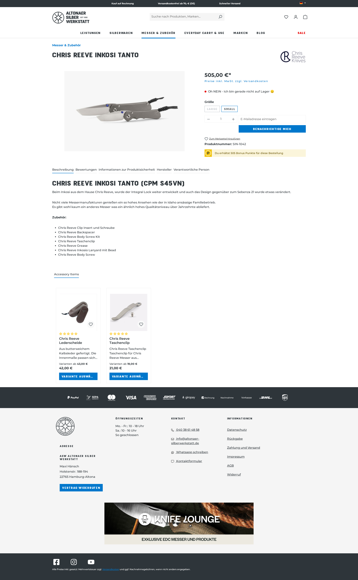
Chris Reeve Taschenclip (119, 341)
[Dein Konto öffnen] (295, 17)
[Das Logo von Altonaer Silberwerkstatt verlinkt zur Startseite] (80, 426)
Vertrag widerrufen (81, 487)
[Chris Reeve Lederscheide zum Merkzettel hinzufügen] (91, 324)
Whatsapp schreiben (191, 452)
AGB (230, 465)
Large (213, 109)
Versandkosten (110, 569)
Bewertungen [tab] (86, 169)
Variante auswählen (80, 376)
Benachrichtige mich (272, 129)
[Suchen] (220, 17)
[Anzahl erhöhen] (233, 119)
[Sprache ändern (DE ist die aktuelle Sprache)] (303, 3)
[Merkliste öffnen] (286, 17)
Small (231, 109)
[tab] (63, 170)
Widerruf (234, 474)
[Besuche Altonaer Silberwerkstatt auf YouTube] (91, 562)
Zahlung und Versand (243, 447)
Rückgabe (235, 439)
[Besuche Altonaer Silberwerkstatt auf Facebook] (56, 562)
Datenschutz (237, 430)
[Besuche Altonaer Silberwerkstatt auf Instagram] (74, 562)
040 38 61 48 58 (187, 430)
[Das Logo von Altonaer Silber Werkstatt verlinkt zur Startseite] (71, 17)
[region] (124, 111)
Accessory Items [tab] (66, 274)
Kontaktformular (188, 461)
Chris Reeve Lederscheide (70, 341)
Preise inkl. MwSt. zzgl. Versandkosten (236, 81)
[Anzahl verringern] (208, 119)
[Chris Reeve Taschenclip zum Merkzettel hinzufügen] (141, 324)
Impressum (236, 456)
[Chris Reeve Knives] (293, 57)
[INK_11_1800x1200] (124, 111)
